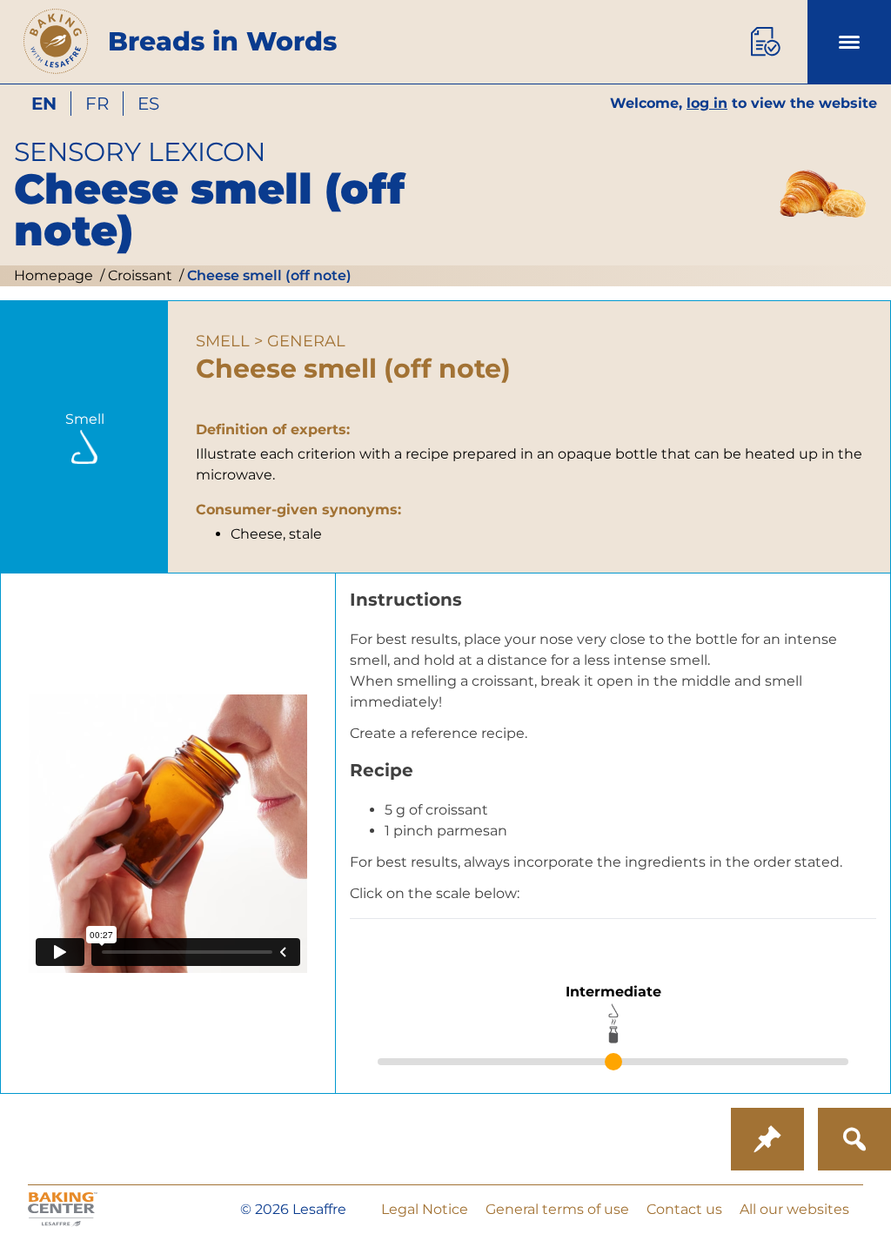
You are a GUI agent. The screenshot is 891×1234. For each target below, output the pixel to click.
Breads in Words (222, 41)
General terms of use (557, 1209)
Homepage (53, 275)
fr (97, 103)
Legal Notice (424, 1209)
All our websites (794, 1209)
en (44, 103)
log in (707, 103)
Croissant (138, 275)
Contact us (684, 1209)
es (148, 103)
